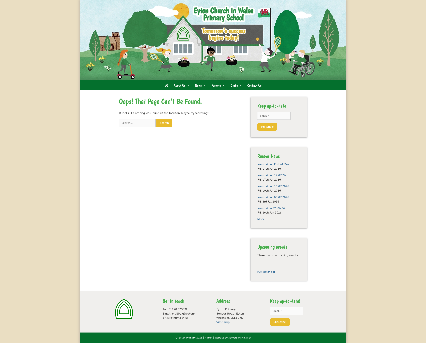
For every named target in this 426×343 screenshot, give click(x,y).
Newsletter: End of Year (273, 164)
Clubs (234, 85)
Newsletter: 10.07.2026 (273, 186)
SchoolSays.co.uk (238, 337)
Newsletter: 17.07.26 (271, 175)
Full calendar (266, 271)
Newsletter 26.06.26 (271, 208)
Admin (208, 337)
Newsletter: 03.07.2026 (273, 197)
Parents (216, 85)
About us (180, 85)
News (198, 85)
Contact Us (254, 85)
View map (223, 322)
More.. (261, 219)
